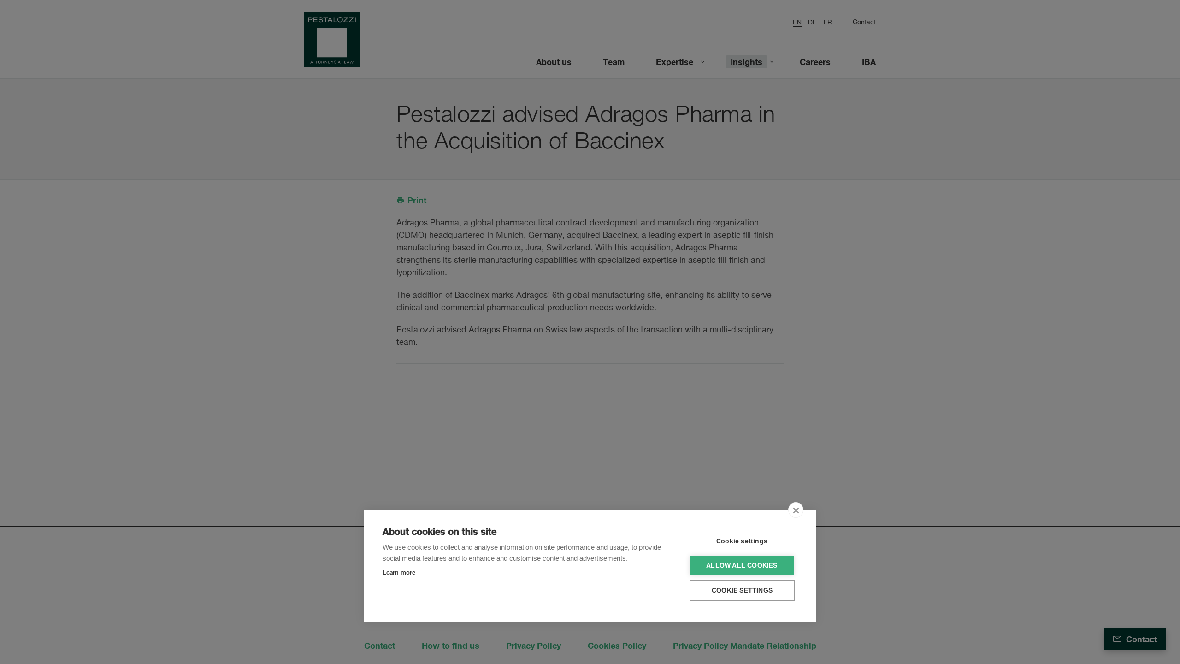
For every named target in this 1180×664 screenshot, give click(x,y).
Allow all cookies (741, 565)
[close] (795, 510)
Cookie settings (741, 541)
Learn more (399, 572)
